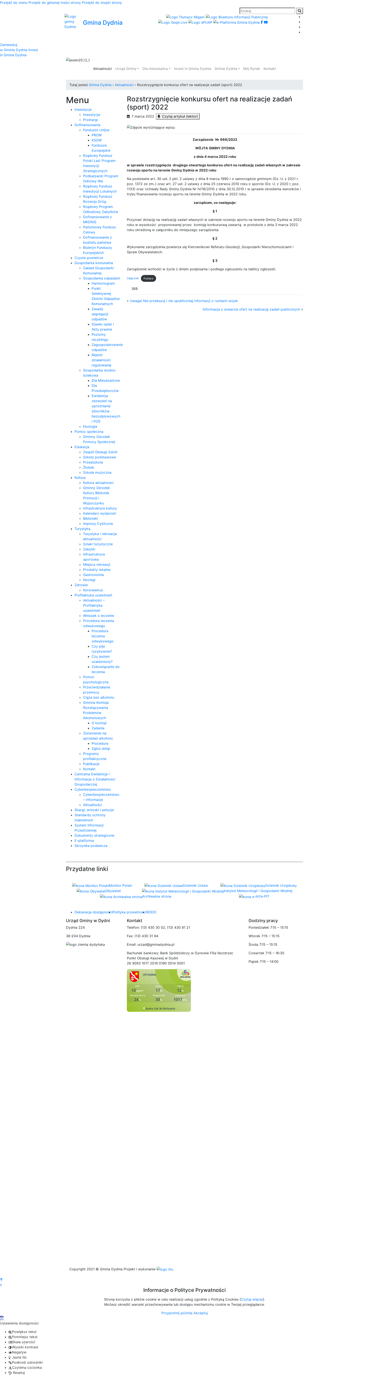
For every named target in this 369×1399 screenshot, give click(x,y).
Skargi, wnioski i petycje (94, 810)
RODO (151, 912)
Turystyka (82, 529)
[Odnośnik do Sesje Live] (173, 22)
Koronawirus (93, 590)
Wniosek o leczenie (98, 615)
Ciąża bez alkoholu (98, 697)
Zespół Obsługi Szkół (100, 452)
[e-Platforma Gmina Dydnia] (237, 22)
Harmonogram (103, 283)
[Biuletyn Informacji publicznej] (237, 16)
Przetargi (90, 120)
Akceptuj (200, 1313)
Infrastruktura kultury (100, 508)
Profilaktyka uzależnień (93, 595)
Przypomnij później (176, 1313)
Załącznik (133, 278)
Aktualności (92, 805)
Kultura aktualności (98, 483)
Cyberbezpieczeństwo (93, 789)
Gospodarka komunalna (94, 263)
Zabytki (89, 549)
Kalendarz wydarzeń (99, 513)
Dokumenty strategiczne (94, 835)
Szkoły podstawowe (99, 457)
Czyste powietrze (89, 258)
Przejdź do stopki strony (102, 2)
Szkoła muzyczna (97, 472)
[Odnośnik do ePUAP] (200, 22)
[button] (84, 60)
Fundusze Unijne (96, 130)
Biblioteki (90, 518)
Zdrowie (81, 585)
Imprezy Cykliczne (98, 523)
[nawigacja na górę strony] (1, 1279)
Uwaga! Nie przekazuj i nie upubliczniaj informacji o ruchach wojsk (184, 301)
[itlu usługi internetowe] (165, 1269)
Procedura (100, 743)
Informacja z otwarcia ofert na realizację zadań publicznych (251, 309)
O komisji (99, 723)
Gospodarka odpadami (101, 278)
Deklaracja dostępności (94, 912)
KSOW (97, 140)
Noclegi (89, 580)
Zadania (98, 728)
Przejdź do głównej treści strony (54, 2)
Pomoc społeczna (89, 431)
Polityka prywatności (129, 912)
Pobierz (148, 278)
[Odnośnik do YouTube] (266, 22)
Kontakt (89, 769)
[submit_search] (299, 11)
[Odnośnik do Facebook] (262, 22)
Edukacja (82, 447)
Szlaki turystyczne (98, 544)
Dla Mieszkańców (106, 380)
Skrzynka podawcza (91, 845)
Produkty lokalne (96, 569)
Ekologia (90, 426)
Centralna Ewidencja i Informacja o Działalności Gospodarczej (95, 779)
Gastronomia (93, 575)
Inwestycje (83, 109)
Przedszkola (93, 462)
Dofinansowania (87, 125)
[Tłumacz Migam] (186, 16)
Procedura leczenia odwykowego (103, 636)
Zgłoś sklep (101, 748)
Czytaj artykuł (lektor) (179, 116)
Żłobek (88, 467)
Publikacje (91, 764)
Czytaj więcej (252, 1299)
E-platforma (84, 840)
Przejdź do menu (13, 2)
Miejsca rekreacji (96, 564)
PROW (97, 135)
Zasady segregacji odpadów (100, 314)
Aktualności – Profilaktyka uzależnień (94, 605)
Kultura (80, 477)
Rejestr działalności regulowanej (101, 360)
